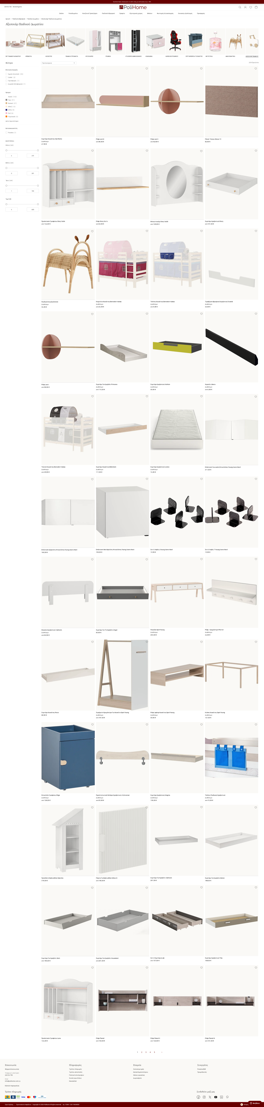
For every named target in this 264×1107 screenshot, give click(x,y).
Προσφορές (12, 81)
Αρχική (8, 19)
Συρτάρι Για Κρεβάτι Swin (50, 958)
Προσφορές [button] (201, 13)
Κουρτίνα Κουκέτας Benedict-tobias (108, 302)
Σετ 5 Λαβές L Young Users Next (161, 550)
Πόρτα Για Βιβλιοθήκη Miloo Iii (106, 878)
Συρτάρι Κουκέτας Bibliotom (106, 467)
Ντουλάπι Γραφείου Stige (50, 795)
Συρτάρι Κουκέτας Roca (49, 712)
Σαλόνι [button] (61, 13)
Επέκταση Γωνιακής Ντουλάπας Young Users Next (223, 467)
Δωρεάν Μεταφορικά (15, 84)
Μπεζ (10, 107)
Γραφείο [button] (122, 13)
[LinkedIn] (221, 1097)
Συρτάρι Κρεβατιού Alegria (160, 795)
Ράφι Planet (100, 1038)
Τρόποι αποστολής (75, 1072)
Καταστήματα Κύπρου (140, 1072)
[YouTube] (215, 1097)
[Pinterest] (227, 1097)
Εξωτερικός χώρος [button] (136, 13)
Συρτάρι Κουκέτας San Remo (51, 139)
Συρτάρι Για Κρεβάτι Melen (215, 878)
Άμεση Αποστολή (13, 74)
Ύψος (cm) (9, 180)
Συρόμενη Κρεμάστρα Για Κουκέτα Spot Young (112, 712)
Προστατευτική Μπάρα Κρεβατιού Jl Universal (112, 795)
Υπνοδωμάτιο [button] (73, 13)
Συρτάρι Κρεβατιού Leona (159, 467)
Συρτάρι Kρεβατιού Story (214, 221)
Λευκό (10, 97)
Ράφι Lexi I (45, 385)
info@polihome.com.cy (12, 1081)
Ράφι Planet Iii (210, 1038)
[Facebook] (198, 1097)
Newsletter (73, 1081)
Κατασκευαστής (11, 128)
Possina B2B (201, 1069)
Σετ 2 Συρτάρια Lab (157, 958)
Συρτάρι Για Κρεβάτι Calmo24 (161, 878)
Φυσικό (10, 103)
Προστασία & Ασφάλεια (23, 1104)
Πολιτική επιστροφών (76, 1075)
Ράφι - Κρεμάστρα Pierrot (214, 630)
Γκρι (9, 100)
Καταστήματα (17, 7)
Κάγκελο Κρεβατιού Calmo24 (51, 630)
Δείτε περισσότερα (12, 121)
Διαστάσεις (10, 141)
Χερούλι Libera (210, 384)
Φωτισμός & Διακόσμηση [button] (165, 13)
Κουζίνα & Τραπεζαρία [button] (89, 13)
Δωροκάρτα (137, 1078)
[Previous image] (97, 101)
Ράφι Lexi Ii (154, 139)
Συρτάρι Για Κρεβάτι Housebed (107, 958)
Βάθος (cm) (10, 163)
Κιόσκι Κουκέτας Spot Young (215, 712)
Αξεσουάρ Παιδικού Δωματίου (51, 19)
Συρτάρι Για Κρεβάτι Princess (106, 384)
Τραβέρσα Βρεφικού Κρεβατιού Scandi (219, 302)
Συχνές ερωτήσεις (75, 1078)
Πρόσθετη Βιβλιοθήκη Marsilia (52, 878)
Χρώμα (8, 92)
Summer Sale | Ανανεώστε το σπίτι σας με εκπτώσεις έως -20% (132, 2)
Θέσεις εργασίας (139, 1075)
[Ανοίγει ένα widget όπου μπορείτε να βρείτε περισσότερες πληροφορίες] (255, 1103)
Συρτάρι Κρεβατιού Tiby (214, 958)
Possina (10, 133)
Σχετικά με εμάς (138, 1069)
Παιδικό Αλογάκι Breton (49, 302)
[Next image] (147, 101)
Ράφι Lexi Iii (100, 139)
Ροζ (9, 113)
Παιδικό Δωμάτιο (33, 19)
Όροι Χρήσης (9, 1104)
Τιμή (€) (8, 199)
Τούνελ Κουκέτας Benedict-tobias (53, 467)
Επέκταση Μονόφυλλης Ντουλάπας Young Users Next (115, 550)
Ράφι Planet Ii (155, 1038)
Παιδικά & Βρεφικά (18, 19)
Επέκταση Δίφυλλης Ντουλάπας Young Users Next (59, 550)
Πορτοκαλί (11, 117)
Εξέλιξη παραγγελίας (12, 1086)
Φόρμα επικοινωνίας (12, 1069)
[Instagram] (204, 1097)
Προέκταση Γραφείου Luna (51, 1038)
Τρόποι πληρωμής (75, 1069)
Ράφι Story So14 (102, 221)
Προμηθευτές (202, 1072)
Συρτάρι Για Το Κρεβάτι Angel (106, 630)
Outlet (10, 77)
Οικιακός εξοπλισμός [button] (185, 13)
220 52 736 (8, 7)
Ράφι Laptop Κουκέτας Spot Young (162, 712)
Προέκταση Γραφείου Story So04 (53, 221)
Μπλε (10, 110)
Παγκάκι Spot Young (157, 630)
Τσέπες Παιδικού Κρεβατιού (215, 795)
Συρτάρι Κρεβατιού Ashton (160, 384)
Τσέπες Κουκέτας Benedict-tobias (162, 302)
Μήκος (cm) (10, 145)
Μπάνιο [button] (149, 13)
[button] (240, 7)
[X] (210, 1097)
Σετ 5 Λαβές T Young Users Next (216, 550)
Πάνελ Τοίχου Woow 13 (213, 139)
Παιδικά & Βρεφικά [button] (108, 13)
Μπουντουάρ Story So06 (159, 221)
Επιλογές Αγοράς (12, 70)
